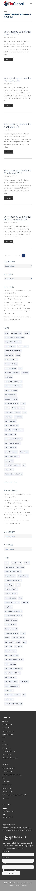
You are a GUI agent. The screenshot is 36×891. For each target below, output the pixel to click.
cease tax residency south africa (14, 337)
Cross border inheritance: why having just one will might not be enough (16, 297)
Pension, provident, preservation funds (14, 795)
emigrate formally (10, 346)
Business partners (8, 731)
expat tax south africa (11, 359)
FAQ (3, 741)
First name (5, 851)
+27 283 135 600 (7, 817)
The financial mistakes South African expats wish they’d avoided (17, 291)
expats (18, 355)
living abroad (8, 377)
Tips (24, 465)
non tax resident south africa (13, 386)
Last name (5, 858)
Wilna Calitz (8, 222)
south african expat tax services (14, 430)
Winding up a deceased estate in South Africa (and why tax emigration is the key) (18, 303)
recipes (7, 408)
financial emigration (10, 368)
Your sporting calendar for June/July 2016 (17, 33)
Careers (4, 744)
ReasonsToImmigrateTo (11, 403)
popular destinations (11, 390)
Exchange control (7, 788)
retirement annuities (18, 408)
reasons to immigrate (11, 399)
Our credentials (7, 724)
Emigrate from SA (23, 346)
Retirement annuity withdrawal (11, 775)
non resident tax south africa (13, 381)
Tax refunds (6, 781)
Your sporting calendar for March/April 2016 (17, 172)
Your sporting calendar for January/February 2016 (17, 218)
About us (5, 721)
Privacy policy (6, 748)
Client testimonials (8, 734)
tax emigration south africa (12, 465)
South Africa (8, 417)
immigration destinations (12, 373)
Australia (26, 333)
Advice (6, 333)
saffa (24, 412)
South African (18, 417)
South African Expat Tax (11, 425)
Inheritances (6, 798)
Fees (4, 738)
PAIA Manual (6, 755)
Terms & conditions (8, 751)
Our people (5, 728)
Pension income (7, 792)
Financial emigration (8, 768)
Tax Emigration (7, 771)
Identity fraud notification (10, 758)
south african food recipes (12, 443)
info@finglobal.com (8, 811)
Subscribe (11, 873)
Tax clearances (7, 785)
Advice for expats (16, 333)
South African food (10, 434)
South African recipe (10, 447)
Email (4, 864)
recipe (23, 403)
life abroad (25, 373)
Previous (7, 255)
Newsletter (13, 37)
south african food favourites (13, 439)
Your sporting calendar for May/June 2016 (17, 79)
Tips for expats (9, 469)
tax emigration (9, 461)
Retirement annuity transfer (12, 412)
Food (20, 368)
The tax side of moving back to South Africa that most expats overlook (17, 318)
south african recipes (11, 452)
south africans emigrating (12, 456)
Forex (4, 778)
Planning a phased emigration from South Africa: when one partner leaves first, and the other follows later (18, 311)
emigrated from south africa (13, 342)
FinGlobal (7, 37)
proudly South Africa (10, 395)
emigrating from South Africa (13, 351)
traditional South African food (13, 474)
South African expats (11, 421)
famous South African (11, 364)
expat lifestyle (9, 355)
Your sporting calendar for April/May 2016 (17, 125)
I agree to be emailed (10, 870)
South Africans (24, 452)
